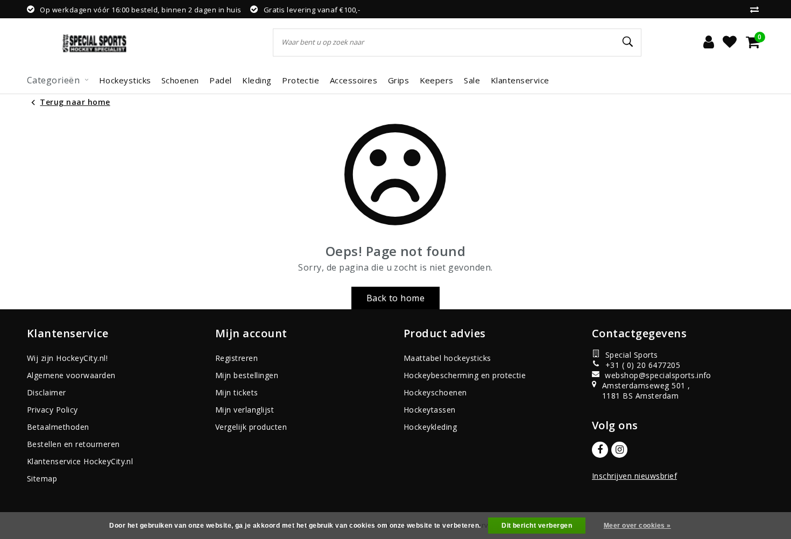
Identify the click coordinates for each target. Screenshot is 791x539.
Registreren (236, 358)
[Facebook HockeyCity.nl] (600, 450)
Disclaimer (46, 392)
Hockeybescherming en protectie (465, 375)
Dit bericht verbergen (537, 525)
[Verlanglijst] (730, 42)
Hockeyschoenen (435, 392)
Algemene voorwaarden (71, 375)
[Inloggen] (708, 42)
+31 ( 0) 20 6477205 (642, 365)
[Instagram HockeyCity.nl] (619, 450)
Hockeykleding (430, 427)
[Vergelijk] (757, 9)
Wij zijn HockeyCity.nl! (67, 358)
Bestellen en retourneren (73, 444)
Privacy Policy (52, 410)
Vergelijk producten (251, 427)
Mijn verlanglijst (244, 410)
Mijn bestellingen (246, 375)
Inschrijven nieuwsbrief (634, 476)
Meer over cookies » (637, 525)
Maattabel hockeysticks (447, 358)
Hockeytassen (430, 410)
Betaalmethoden (58, 427)
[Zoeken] (628, 42)
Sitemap (42, 478)
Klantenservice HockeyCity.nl (80, 461)
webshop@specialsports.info (653, 375)
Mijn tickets (236, 392)
